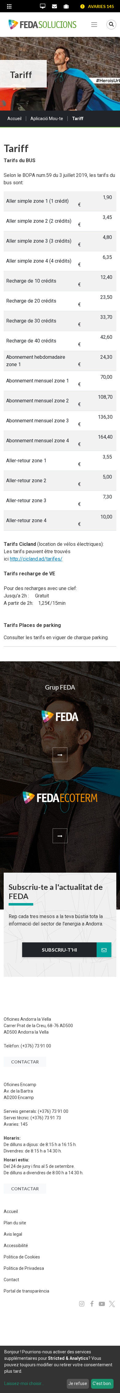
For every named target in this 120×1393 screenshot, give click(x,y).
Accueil (14, 118)
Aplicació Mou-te (46, 118)
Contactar (25, 1061)
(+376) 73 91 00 (36, 1045)
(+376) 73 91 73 (45, 1117)
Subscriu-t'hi (59, 950)
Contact (11, 1279)
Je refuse (77, 1383)
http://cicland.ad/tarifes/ (36, 559)
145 (24, 1124)
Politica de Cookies (22, 1256)
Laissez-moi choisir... (24, 1383)
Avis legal (13, 1234)
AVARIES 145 (101, 6)
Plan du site (15, 1222)
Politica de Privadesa (24, 1268)
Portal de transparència (26, 1291)
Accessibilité (16, 1245)
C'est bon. (102, 1383)
